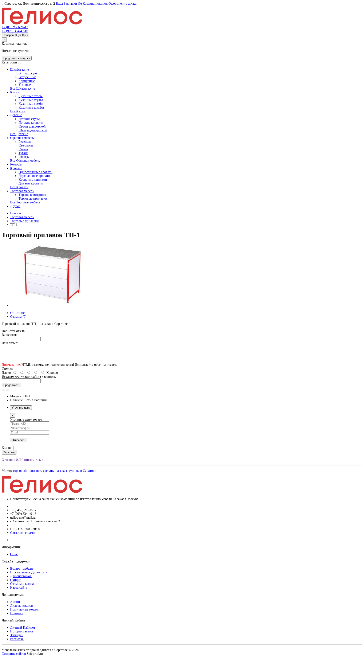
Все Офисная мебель (25, 160)
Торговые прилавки (33, 198)
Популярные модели (25, 609)
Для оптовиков (21, 576)
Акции (15, 602)
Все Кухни (17, 111)
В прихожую (28, 73)
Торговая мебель (22, 191)
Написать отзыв (31, 459)
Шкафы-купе (19, 69)
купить (73, 470)
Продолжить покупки (16, 58)
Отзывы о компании (24, 583)
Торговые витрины (32, 194)
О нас (14, 554)
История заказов (22, 631)
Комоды (16, 164)
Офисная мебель (22, 138)
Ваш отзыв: (10, 343)
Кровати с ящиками (33, 179)
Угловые (25, 84)
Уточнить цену (21, 407)
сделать (48, 470)
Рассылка (17, 639)
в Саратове (88, 470)
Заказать (9, 452)
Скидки (15, 580)
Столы (23, 149)
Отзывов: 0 (10, 459)
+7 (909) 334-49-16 (15, 31)
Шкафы (24, 157)
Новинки (16, 613)
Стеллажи (26, 145)
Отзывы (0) (18, 316)
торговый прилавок (27, 470)
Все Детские (19, 134)
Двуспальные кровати (34, 176)
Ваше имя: (9, 334)
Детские (16, 115)
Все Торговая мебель (25, 202)
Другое (15, 206)
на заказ (61, 470)
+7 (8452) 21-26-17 (15, 27)
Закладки (16, 635)
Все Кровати (19, 187)
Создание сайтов (14, 653)
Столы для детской (32, 126)
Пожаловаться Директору (28, 572)
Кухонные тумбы (31, 103)
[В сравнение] (7, 390)
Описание (17, 313)
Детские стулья (29, 119)
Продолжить (11, 385)
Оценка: (7, 368)
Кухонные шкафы (31, 107)
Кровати (16, 168)
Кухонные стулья (31, 100)
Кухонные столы (31, 96)
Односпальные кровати (35, 172)
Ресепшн (25, 141)
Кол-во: (7, 447)
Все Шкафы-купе (22, 88)
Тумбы (23, 153)
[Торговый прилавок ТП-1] (52, 305)
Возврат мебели (21, 568)
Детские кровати (31, 122)
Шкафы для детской (33, 130)
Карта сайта (18, 587)
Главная (15, 213)
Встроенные (27, 77)
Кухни (14, 92)
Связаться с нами (22, 532)
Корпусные (27, 81)
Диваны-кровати (31, 183)
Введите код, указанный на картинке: (29, 376)
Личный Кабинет (22, 627)
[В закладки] (3, 390)
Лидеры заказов (21, 605)
